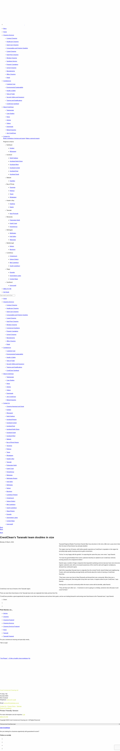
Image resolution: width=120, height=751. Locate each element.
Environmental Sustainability (15, 87)
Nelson (12, 246)
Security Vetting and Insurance (15, 97)
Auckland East (14, 171)
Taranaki (9, 462)
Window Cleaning (12, 58)
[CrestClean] (17, 24)
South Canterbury (15, 266)
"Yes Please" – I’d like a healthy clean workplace (14, 658)
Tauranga (12, 187)
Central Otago (14, 279)
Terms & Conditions (5, 708)
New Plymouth (14, 213)
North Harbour (14, 158)
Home (5, 32)
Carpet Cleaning (11, 51)
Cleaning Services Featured (11, 626)
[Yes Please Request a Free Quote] (4, 17)
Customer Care (11, 84)
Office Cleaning (11, 74)
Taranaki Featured (8, 636)
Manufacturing (11, 71)
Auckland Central (15, 168)
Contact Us (6, 136)
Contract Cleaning (12, 38)
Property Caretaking (12, 64)
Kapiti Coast (13, 223)
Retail (8, 77)
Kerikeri (12, 148)
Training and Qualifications (14, 100)
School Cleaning (11, 67)
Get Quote (6, 292)
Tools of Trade (11, 94)
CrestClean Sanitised (13, 103)
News (8, 117)
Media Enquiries (11, 130)
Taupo (11, 194)
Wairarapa (13, 239)
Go (29, 658)
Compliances (7, 81)
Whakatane (13, 197)
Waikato (9, 439)
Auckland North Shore (16, 161)
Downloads (10, 126)
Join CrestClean (11, 133)
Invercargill (13, 285)
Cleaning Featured (8, 620)
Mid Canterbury (14, 262)
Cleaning (6, 616)
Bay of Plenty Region (13, 442)
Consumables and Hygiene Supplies (17, 48)
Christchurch (13, 256)
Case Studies (10, 113)
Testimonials (10, 110)
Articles (9, 120)
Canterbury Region (12, 494)
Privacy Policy (11, 706)
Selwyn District (14, 259)
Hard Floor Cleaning (12, 54)
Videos (9, 123)
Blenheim (12, 249)
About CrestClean (8, 107)
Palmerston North (15, 220)
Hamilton (12, 181)
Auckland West (14, 164)
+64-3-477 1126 (11, 699)
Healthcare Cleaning (13, 41)
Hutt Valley (13, 236)
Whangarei (13, 151)
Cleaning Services (8, 35)
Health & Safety (11, 90)
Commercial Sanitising (13, 328)
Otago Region (11, 511)
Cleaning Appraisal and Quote (15, 406)
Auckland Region (12, 419)
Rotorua (12, 190)
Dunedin (12, 272)
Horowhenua (13, 226)
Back (1, 527)
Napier (12, 207)
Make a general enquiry (33, 138)
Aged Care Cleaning (12, 45)
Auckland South (14, 174)
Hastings (12, 203)
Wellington (13, 233)
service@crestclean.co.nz (11, 703)
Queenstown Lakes (15, 275)
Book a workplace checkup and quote (14, 138)
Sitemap (19, 706)
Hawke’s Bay (10, 458)
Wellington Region (12, 478)
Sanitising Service (12, 61)
